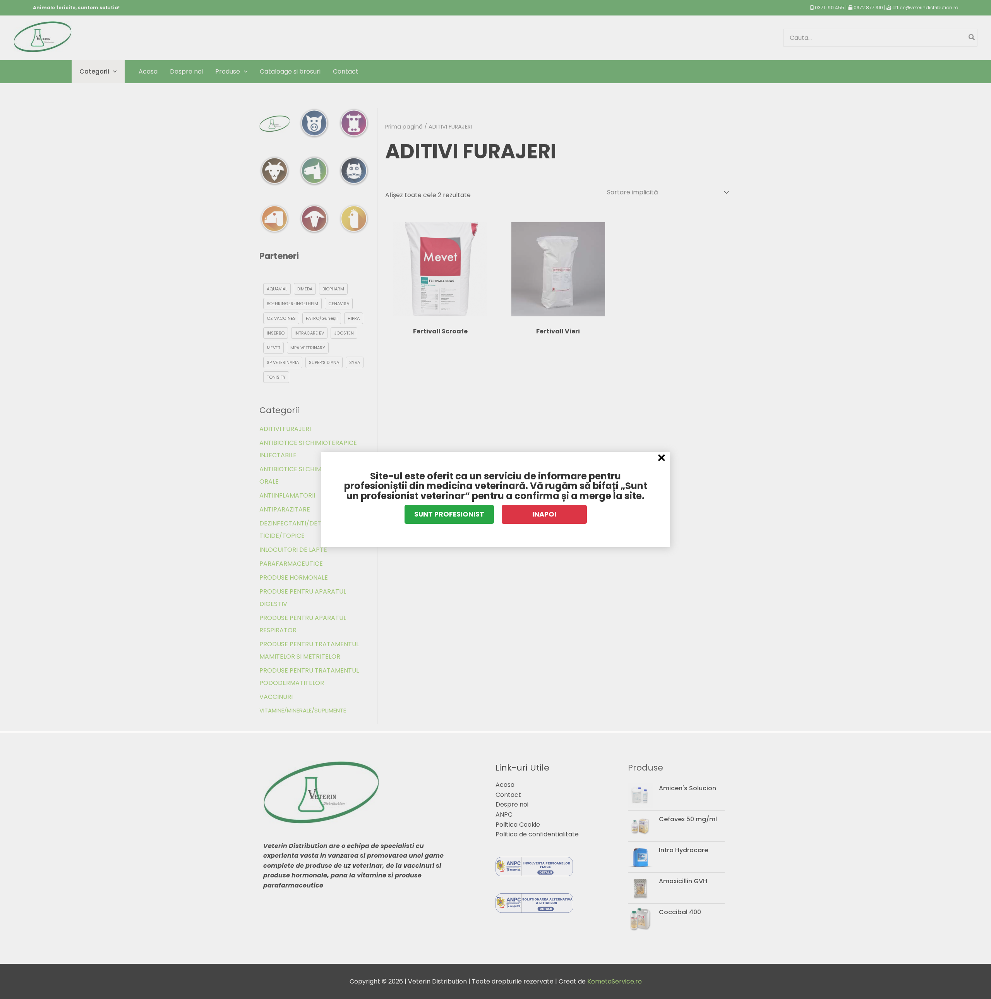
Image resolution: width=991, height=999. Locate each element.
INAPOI (544, 514)
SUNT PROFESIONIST (449, 514)
